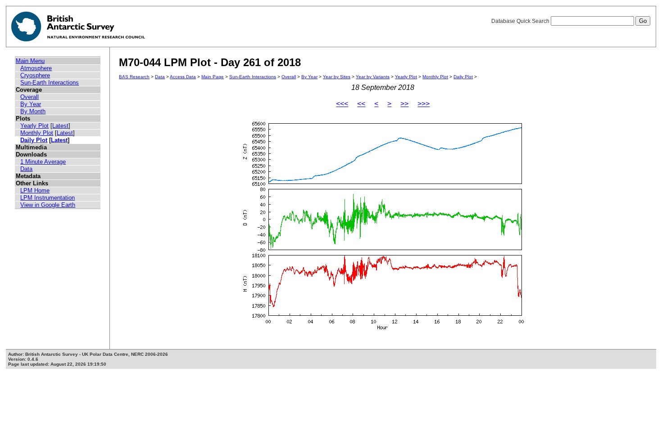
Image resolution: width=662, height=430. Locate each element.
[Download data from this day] (383, 329)
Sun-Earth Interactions (49, 82)
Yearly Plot (34, 125)
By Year (30, 104)
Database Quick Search (521, 21)
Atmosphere (36, 68)
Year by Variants (373, 76)
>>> (423, 104)
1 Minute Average (43, 161)
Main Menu (30, 61)
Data (26, 169)
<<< (342, 104)
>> (404, 104)
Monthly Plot (36, 133)
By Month (32, 111)
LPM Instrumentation (47, 197)
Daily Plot (33, 140)
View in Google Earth (47, 205)
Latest (60, 125)
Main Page (212, 76)
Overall (29, 97)
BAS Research (134, 76)
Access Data (183, 76)
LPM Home (35, 190)
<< (361, 104)
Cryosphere (35, 75)
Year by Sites (336, 76)
